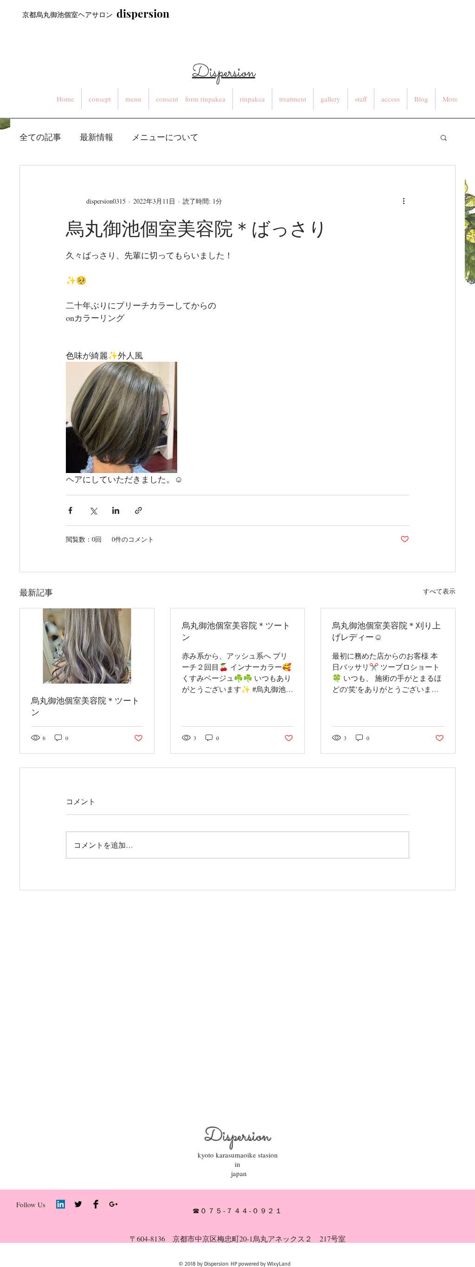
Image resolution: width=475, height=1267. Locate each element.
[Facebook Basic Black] (95, 1204)
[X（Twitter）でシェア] (93, 510)
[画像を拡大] (121, 417)
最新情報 (96, 136)
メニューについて (165, 136)
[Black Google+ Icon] (113, 1204)
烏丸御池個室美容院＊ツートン (85, 706)
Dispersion (237, 1137)
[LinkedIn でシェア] (115, 510)
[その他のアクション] (403, 200)
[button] (443, 137)
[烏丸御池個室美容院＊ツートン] (87, 646)
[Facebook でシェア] (70, 510)
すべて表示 (439, 591)
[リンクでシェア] (138, 510)
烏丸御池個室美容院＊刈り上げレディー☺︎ (386, 631)
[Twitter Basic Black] (78, 1204)
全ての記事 (40, 136)
